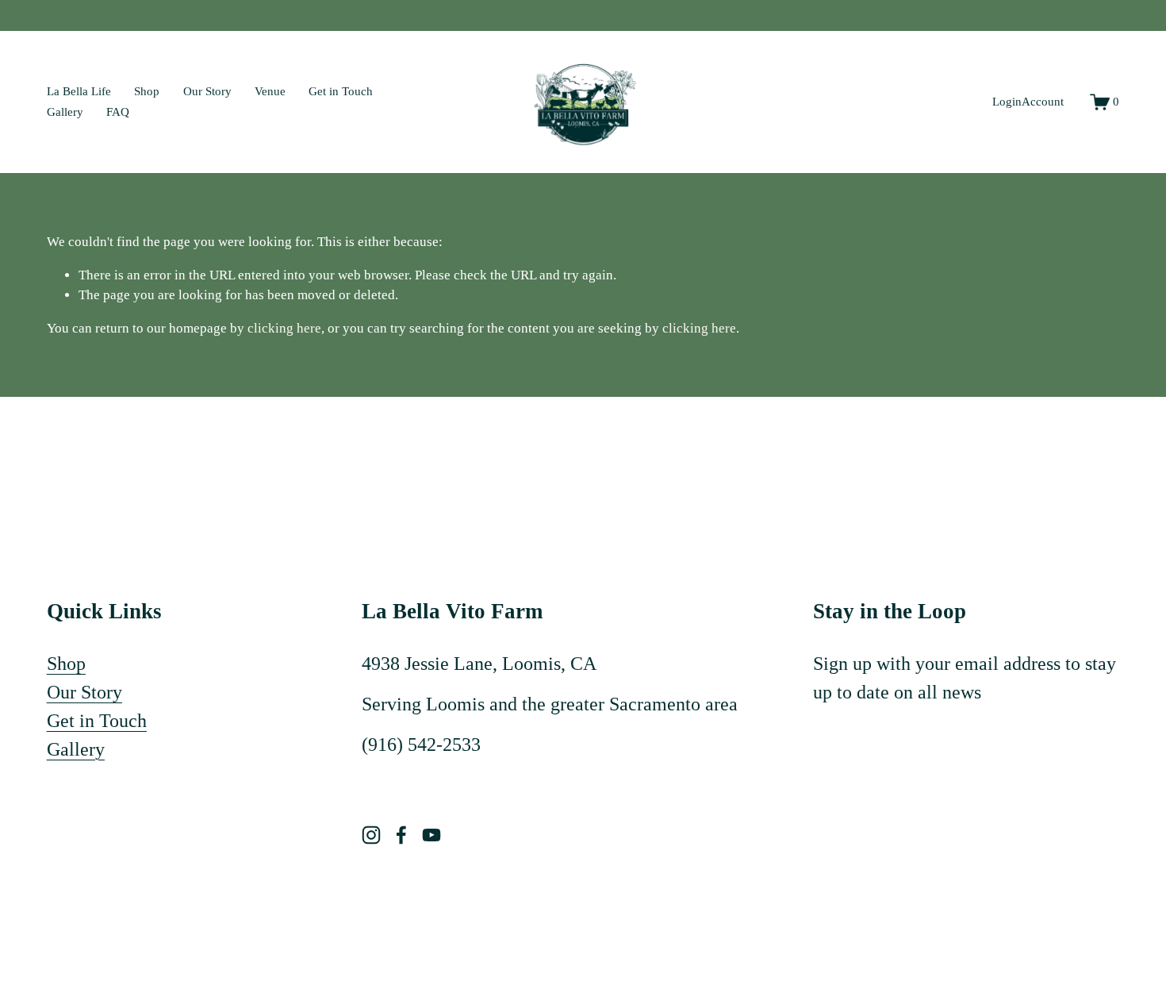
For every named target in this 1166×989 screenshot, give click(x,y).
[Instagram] (371, 835)
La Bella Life (79, 91)
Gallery (65, 112)
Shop (146, 91)
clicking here (284, 328)
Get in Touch (341, 91)
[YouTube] (431, 835)
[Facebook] (401, 835)
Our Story (207, 91)
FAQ (117, 112)
